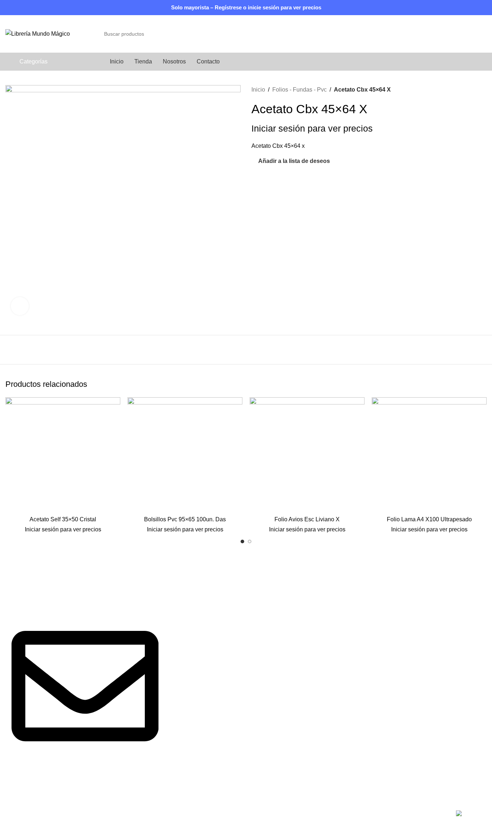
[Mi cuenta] (470, 34)
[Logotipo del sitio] (37, 33)
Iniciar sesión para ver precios (312, 128)
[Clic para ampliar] (20, 306)
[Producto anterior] (468, 89)
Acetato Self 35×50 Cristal (63, 519)
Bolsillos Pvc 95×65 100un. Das (185, 519)
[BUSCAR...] (430, 34)
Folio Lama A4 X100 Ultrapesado (429, 519)
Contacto (180, 618)
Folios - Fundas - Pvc (299, 90)
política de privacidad (196, 631)
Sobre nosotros (188, 605)
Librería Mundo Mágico (55, 814)
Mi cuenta (346, 631)
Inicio (258, 90)
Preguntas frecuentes (361, 591)
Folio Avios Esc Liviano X (307, 519)
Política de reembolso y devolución (378, 618)
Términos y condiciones (364, 605)
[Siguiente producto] (483, 89)
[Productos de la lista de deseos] (483, 34)
